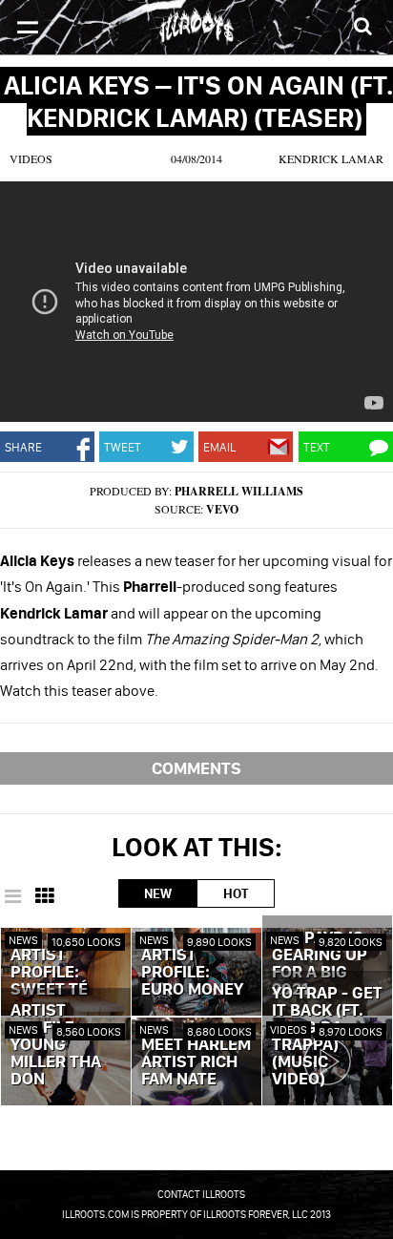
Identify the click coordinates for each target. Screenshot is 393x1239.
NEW (158, 893)
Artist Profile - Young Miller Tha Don (55, 1045)
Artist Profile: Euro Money (192, 972)
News (23, 940)
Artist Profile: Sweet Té (49, 972)
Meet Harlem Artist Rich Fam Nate (196, 1062)
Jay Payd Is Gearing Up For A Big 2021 (319, 964)
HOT (235, 893)
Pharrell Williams (239, 491)
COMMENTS (196, 768)
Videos (31, 158)
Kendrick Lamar (331, 158)
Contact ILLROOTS (201, 1194)
